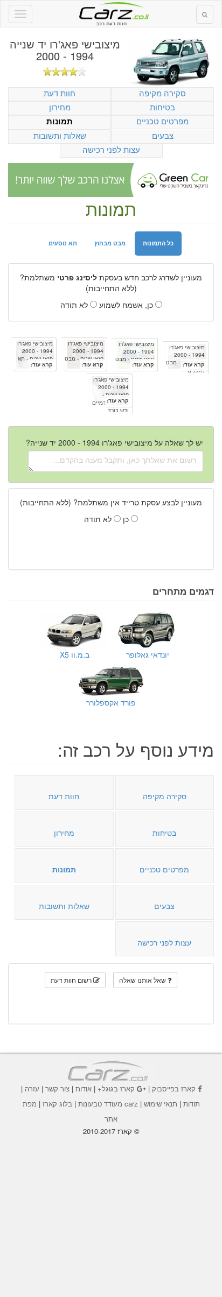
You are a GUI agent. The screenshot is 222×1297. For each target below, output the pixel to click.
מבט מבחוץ (110, 243)
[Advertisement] (111, 1208)
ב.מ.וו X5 (74, 654)
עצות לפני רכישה (111, 149)
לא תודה (75, 304)
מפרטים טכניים (162, 120)
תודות (191, 1103)
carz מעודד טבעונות (108, 1103)
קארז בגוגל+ (116, 1088)
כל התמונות (158, 243)
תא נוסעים (62, 243)
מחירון (60, 106)
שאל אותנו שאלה (143, 979)
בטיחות (162, 106)
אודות (83, 1088)
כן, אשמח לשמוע (127, 304)
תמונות (59, 121)
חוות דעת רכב (111, 10)
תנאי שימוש (160, 1103)
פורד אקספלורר (111, 702)
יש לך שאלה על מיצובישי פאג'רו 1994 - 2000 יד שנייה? (114, 442)
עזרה (32, 1088)
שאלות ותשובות (59, 135)
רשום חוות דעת (72, 979)
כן (127, 518)
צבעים (163, 135)
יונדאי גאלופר (147, 654)
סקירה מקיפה (162, 92)
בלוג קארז (57, 1103)
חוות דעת (59, 92)
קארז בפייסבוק (174, 1088)
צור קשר (57, 1088)
